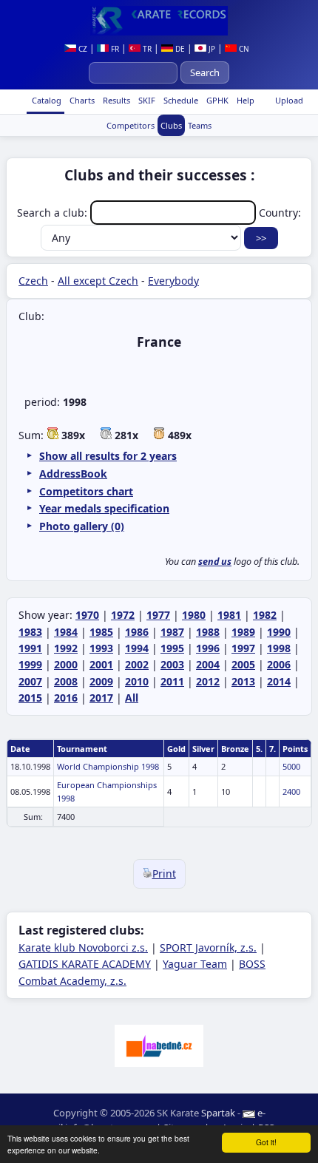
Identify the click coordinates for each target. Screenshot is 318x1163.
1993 (101, 648)
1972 (123, 615)
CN (243, 49)
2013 (243, 681)
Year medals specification (104, 508)
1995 (172, 648)
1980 (194, 615)
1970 (87, 615)
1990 (279, 632)
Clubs (171, 125)
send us (214, 561)
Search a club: (53, 213)
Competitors (130, 125)
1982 (265, 615)
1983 (30, 632)
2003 (172, 664)
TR (146, 49)
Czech (33, 281)
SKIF (145, 100)
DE (179, 49)
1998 (279, 648)
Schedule (179, 100)
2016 (66, 698)
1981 (229, 615)
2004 (208, 664)
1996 (208, 648)
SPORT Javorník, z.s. (208, 947)
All (131, 698)
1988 (208, 632)
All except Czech (98, 281)
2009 (101, 681)
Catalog (45, 100)
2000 (66, 664)
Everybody (173, 281)
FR (114, 49)
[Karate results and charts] (159, 20)
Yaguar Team (195, 964)
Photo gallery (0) (81, 526)
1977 (158, 615)
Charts (81, 100)
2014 (279, 681)
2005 (243, 664)
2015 (30, 698)
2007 (30, 681)
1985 (101, 632)
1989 (243, 632)
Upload (289, 100)
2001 (101, 664)
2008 (66, 681)
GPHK (216, 100)
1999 (30, 664)
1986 (137, 632)
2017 (101, 698)
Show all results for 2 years (108, 456)
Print (164, 874)
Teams (200, 125)
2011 (172, 681)
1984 (66, 632)
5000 (291, 766)
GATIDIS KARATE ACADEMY (84, 964)
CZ (81, 49)
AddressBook (73, 474)
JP (210, 49)
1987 (172, 632)
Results (115, 100)
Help (244, 100)
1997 (243, 648)
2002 (137, 664)
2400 (291, 791)
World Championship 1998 (108, 766)
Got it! (266, 1141)
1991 (30, 648)
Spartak (218, 1112)
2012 (208, 681)
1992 (66, 648)
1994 (137, 648)
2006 (279, 664)
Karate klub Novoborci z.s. (83, 947)
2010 (137, 681)
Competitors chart (86, 491)
